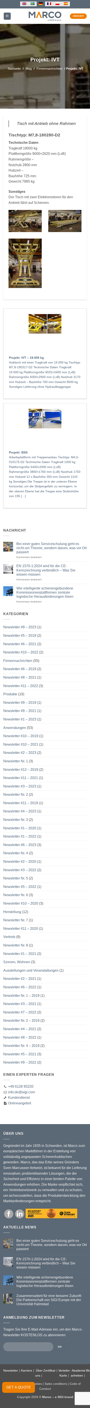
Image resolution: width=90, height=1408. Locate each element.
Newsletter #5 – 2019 (19, 635)
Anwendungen (14, 728)
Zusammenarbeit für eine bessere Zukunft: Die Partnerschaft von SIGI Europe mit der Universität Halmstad (49, 1300)
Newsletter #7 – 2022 (19, 1012)
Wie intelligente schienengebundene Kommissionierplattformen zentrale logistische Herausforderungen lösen (44, 592)
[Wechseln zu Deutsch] (41, 4)
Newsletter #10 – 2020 (20, 903)
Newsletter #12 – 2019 (20, 769)
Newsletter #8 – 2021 (19, 677)
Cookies (36, 1383)
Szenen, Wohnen (16, 962)
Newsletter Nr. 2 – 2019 (21, 1020)
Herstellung (12, 912)
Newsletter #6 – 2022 (19, 987)
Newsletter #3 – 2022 (19, 870)
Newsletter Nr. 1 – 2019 (21, 995)
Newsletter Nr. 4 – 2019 (21, 1046)
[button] (7, 16)
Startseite (14, 68)
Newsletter (10, 1370)
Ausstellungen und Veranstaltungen (31, 970)
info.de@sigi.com (21, 1092)
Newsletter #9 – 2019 (19, 702)
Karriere (26, 1370)
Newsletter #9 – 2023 (19, 627)
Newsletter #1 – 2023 (19, 719)
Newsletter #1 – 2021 (19, 954)
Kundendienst (18, 1097)
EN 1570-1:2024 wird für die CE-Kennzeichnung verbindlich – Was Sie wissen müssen (45, 570)
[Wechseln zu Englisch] (24, 4)
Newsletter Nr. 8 (15, 945)
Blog (29, 68)
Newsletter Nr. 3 (15, 820)
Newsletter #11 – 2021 (20, 778)
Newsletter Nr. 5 (15, 878)
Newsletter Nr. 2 (15, 794)
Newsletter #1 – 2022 (19, 836)
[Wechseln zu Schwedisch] (32, 4)
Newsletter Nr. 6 (15, 895)
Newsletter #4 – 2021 (19, 1029)
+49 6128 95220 (20, 1086)
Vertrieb (9, 937)
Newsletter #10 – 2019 (20, 736)
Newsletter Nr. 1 (15, 761)
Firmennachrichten (49, 68)
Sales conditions (56, 1383)
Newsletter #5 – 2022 (19, 887)
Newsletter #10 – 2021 (20, 744)
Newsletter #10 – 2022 (20, 652)
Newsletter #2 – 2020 (19, 861)
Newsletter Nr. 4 (15, 853)
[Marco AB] (45, 16)
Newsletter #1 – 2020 (19, 828)
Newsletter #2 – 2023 (19, 753)
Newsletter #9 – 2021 (19, 711)
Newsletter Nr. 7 (15, 920)
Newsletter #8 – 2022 (19, 1037)
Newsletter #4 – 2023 (19, 811)
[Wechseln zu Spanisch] (66, 4)
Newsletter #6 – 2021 (19, 644)
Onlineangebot (19, 1103)
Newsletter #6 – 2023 (19, 845)
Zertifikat (49, 1370)
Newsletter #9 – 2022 (19, 1062)
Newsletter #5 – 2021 (19, 1054)
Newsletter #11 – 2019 (20, 803)
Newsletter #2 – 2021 (19, 979)
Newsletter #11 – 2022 (20, 686)
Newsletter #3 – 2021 (19, 1004)
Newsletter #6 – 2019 (19, 669)
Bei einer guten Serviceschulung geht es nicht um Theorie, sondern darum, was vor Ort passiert (51, 548)
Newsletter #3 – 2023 (19, 786)
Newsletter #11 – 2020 (20, 928)
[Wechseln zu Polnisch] (57, 4)
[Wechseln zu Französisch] (49, 4)
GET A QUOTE (18, 1387)
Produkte (10, 694)
